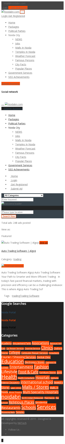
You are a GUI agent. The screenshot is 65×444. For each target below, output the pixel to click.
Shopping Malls (8, 412)
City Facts (20, 64)
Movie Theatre (15, 392)
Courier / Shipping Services (18, 357)
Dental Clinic (44, 357)
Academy (6, 343)
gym (59, 372)
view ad (43, 242)
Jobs (17, 43)
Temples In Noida (25, 51)
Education (12, 361)
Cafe (3, 348)
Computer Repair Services (34, 352)
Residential (41, 402)
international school (36, 382)
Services (46, 406)
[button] (22, 35)
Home (11, 22)
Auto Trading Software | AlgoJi (18, 250)
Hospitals (42, 377)
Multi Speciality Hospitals (41, 392)
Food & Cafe (28, 371)
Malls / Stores (35, 387)
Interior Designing (10, 382)
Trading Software (29, 295)
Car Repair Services (15, 348)
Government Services (20, 72)
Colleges (14, 353)
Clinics (47, 347)
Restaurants (11, 407)
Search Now (9, 216)
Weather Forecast (25, 56)
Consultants (54, 353)
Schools (28, 407)
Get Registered (19, 7)
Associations (40, 343)
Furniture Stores (47, 372)
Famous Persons (24, 60)
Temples (20, 412)
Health (9, 376)
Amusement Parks (21, 343)
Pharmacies (49, 398)
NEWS (18, 39)
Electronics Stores (35, 362)
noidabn (11, 396)
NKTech (22, 423)
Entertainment (21, 367)
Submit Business (10, 83)
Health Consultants (26, 378)
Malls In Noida (23, 47)
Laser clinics (15, 388)
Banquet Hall (56, 343)
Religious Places (21, 402)
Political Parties (16, 31)
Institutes (54, 378)
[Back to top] (2, 440)
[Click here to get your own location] (35, 212)
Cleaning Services (32, 348)
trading (17, 259)
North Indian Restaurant (32, 398)
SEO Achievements (18, 77)
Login (4, 7)
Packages (13, 26)
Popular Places (23, 68)
